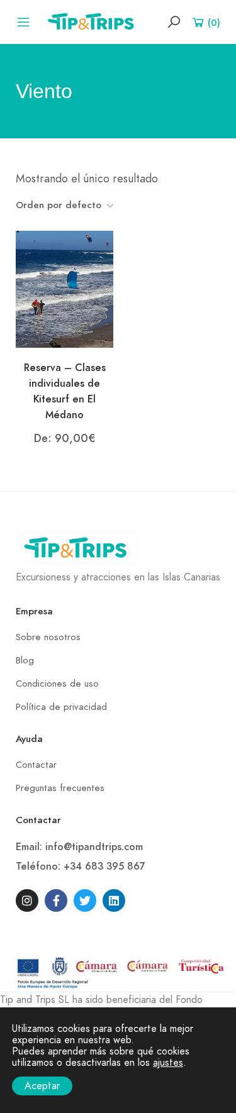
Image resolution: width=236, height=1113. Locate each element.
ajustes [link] (168, 1063)
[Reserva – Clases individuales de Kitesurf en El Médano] (64, 289)
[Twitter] (85, 900)
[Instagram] (27, 900)
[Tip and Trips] (94, 21)
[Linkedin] (114, 900)
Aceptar (42, 1086)
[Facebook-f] (56, 900)
